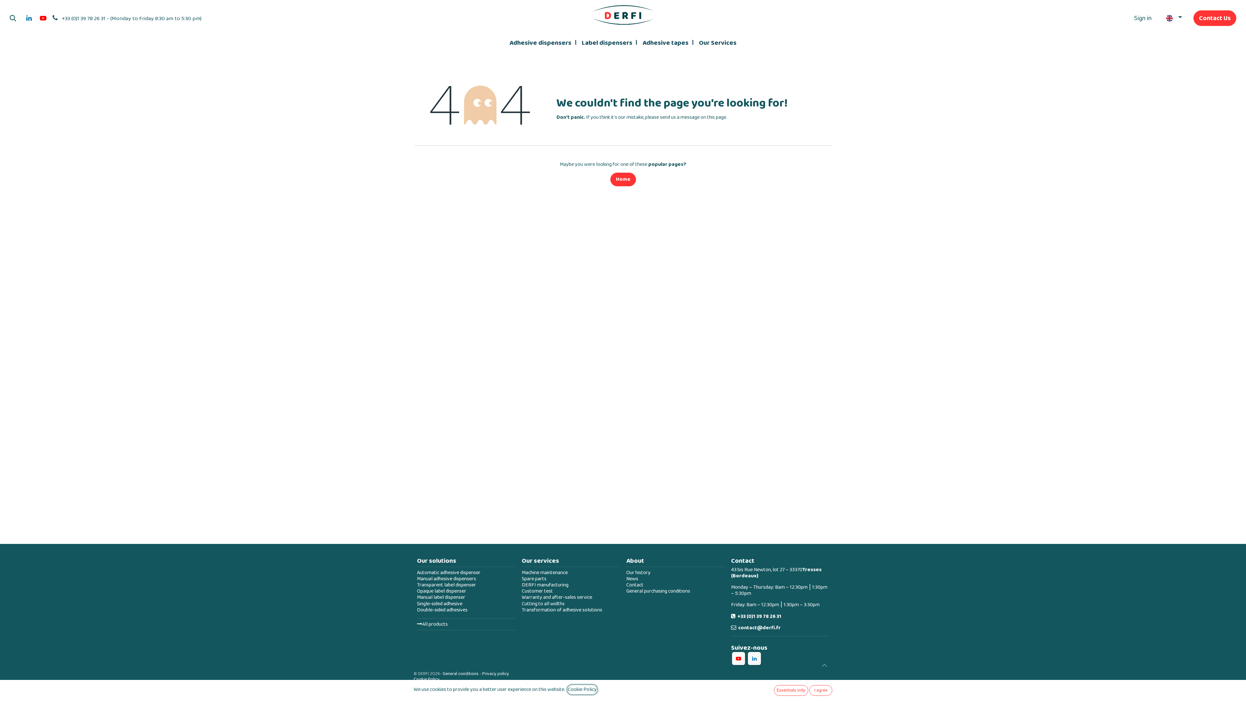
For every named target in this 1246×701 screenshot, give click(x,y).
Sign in (1143, 18)
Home (623, 179)
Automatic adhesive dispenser (449, 573)
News (632, 579)
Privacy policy (495, 673)
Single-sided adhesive (439, 604)
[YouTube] (43, 18)
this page (716, 117)
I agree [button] (820, 690)
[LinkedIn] (28, 18)
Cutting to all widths (543, 604)
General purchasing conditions (658, 591)
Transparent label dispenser (446, 585)
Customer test (537, 591)
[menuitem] (543, 42)
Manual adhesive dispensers (446, 579)
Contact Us (1215, 18)
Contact (634, 585)
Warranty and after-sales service (557, 597)
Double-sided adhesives (442, 610)
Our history (638, 573)
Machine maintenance (545, 573)
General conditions (461, 673)
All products (435, 624)
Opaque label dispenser (441, 591)
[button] (13, 18)
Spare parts (534, 579)
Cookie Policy (427, 679)
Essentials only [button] (791, 690)
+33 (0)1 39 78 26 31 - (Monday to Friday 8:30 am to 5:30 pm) (132, 18)
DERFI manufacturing (545, 585)
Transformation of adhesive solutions (562, 610)
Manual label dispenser (441, 597)
